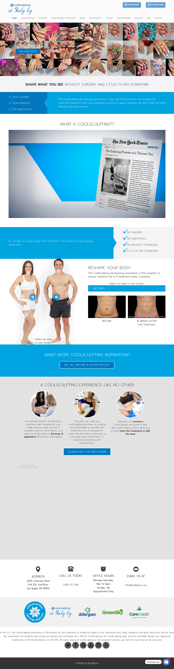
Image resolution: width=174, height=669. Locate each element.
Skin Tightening (124, 18)
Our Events (94, 18)
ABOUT (82, 18)
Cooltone (42, 18)
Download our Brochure (87, 452)
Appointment (133, 4)
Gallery (109, 18)
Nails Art (139, 18)
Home (14, 18)
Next (166, 49)
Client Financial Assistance (63, 18)
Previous (8, 49)
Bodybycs (93, 663)
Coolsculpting (27, 18)
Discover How (28, 51)
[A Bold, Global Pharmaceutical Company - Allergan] (87, 612)
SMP (148, 18)
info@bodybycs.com (136, 585)
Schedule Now (157, 4)
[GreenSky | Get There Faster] (113, 612)
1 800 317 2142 (71, 584)
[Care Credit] (139, 612)
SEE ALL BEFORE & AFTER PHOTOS (87, 365)
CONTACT (158, 18)
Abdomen (99, 288)
